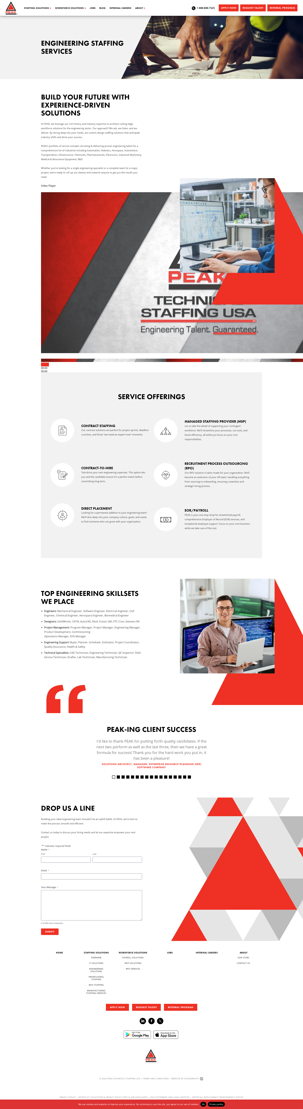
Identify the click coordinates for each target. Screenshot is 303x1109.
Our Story (243, 957)
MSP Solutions (133, 963)
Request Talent (253, 7)
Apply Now (228, 7)
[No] (299, 1104)
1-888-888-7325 (206, 7)
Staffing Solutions (36, 8)
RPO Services (133, 968)
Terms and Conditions (156, 1078)
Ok (203, 1104)
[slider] (44, 371)
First (43, 854)
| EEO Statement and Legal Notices (169, 1097)
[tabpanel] (151, 753)
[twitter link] (160, 1021)
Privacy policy (216, 1104)
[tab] (113, 777)
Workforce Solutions (69, 8)
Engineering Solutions (96, 970)
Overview (96, 957)
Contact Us (243, 963)
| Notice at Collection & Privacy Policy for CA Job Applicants (113, 1097)
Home (59, 952)
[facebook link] (152, 1021)
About (139, 8)
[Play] (45, 364)
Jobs (93, 8)
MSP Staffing (96, 985)
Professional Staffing (96, 978)
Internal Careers (120, 8)
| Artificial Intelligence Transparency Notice (217, 1097)
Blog (102, 8)
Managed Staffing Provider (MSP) (215, 421)
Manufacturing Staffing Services (96, 991)
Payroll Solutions (133, 957)
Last (94, 854)
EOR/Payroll (196, 510)
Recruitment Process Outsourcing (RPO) (216, 465)
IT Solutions (96, 963)
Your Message (49, 887)
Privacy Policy (68, 1097)
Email (45, 870)
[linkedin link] (144, 1021)
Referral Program (282, 7)
